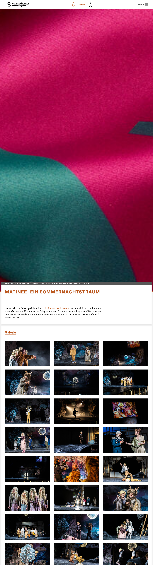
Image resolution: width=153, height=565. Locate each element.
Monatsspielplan (41, 283)
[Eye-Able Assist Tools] (91, 4)
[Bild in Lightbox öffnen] (27, 353)
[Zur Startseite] (18, 4)
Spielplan (24, 283)
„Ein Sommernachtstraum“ (57, 308)
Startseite (10, 283)
